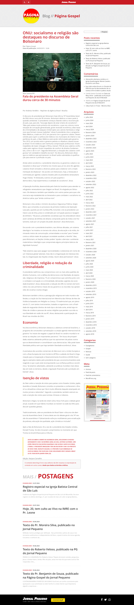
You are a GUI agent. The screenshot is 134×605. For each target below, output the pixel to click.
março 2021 (90, 239)
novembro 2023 (91, 142)
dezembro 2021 (91, 212)
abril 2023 (89, 163)
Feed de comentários (93, 375)
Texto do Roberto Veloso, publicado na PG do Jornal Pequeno (98, 60)
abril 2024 (89, 126)
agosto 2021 (90, 224)
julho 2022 (89, 191)
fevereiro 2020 (91, 279)
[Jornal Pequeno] (69, 2)
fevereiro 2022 (91, 206)
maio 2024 (89, 123)
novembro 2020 (91, 252)
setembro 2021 (91, 221)
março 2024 (90, 129)
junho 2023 (89, 157)
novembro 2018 (91, 325)
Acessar (88, 369)
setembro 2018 (91, 331)
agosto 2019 (90, 297)
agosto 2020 (90, 261)
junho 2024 (89, 120)
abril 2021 (89, 236)
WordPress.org (91, 378)
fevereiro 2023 (91, 169)
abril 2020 (89, 273)
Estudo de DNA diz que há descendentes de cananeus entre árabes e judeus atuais (98, 88)
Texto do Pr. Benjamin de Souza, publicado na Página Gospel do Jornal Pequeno (98, 66)
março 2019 (90, 313)
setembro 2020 (91, 258)
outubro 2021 (90, 218)
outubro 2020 (90, 255)
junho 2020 (89, 267)
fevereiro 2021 (91, 242)
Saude (88, 355)
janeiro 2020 (90, 282)
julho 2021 (89, 227)
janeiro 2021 (90, 245)
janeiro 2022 (90, 209)
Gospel (88, 349)
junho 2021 (89, 230)
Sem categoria (91, 358)
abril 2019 (89, 310)
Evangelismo (90, 346)
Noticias (88, 352)
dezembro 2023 (91, 139)
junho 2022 (89, 194)
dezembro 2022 (91, 175)
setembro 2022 (91, 184)
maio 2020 (89, 270)
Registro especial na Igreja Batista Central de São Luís (97, 44)
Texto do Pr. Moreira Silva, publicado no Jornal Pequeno (98, 54)
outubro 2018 (90, 328)
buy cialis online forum (93, 86)
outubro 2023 (90, 145)
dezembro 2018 (91, 322)
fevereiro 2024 (91, 132)
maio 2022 (89, 197)
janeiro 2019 (90, 319)
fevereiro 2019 (91, 316)
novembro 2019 (91, 288)
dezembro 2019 (91, 285)
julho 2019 (89, 300)
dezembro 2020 (91, 249)
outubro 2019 (90, 291)
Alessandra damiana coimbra (96, 79)
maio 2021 (89, 233)
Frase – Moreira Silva (103, 106)
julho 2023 (89, 154)
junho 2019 (89, 303)
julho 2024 (89, 117)
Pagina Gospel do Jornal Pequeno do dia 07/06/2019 (98, 102)
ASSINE (58, 600)
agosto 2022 (90, 187)
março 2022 (90, 203)
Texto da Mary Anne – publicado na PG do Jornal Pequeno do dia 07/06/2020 (98, 96)
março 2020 (90, 276)
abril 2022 (89, 200)
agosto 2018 (90, 334)
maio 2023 (89, 160)
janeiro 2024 (90, 136)
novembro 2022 (91, 178)
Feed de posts (90, 372)
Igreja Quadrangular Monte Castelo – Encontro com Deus (98, 82)
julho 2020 (89, 264)
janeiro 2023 (90, 172)
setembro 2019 (91, 294)
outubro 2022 (90, 181)
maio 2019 (89, 307)
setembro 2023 (91, 148)
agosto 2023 (90, 151)
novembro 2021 (91, 215)
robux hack (89, 106)
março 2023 (90, 166)
